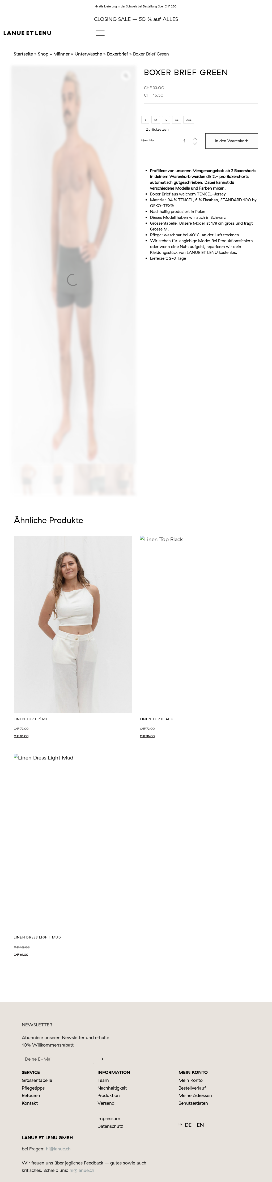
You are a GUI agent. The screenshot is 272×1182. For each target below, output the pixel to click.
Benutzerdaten (193, 1103)
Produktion (108, 1095)
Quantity (147, 140)
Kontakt (30, 1103)
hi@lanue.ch (58, 1148)
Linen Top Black (156, 719)
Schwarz (218, 217)
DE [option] (188, 1124)
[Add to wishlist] (124, 543)
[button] (100, 32)
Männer (61, 54)
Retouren (31, 1095)
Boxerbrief (117, 54)
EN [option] (200, 1124)
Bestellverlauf (192, 1088)
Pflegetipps (33, 1088)
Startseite (23, 54)
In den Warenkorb (231, 140)
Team (103, 1080)
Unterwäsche (88, 54)
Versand (105, 1103)
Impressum (108, 1118)
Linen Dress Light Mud (37, 937)
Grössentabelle (163, 223)
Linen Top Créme (31, 719)
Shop (43, 54)
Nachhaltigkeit (112, 1088)
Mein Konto (190, 1080)
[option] (188, 1125)
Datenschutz (110, 1126)
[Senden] (103, 1059)
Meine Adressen (195, 1095)
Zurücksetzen (157, 129)
